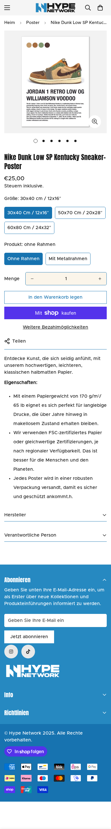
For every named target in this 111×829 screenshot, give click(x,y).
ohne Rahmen (23, 258)
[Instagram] (11, 651)
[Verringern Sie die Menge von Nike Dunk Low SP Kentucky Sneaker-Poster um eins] (32, 278)
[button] (100, 7)
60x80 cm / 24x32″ (29, 227)
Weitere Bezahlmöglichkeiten (55, 327)
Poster (33, 23)
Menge (12, 278)
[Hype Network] (55, 7)
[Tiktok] (28, 651)
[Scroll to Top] (100, 798)
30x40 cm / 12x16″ (28, 213)
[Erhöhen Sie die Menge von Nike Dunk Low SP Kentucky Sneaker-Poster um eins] (99, 278)
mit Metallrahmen (68, 258)
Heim (9, 23)
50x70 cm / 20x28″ (80, 213)
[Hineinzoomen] (94, 121)
